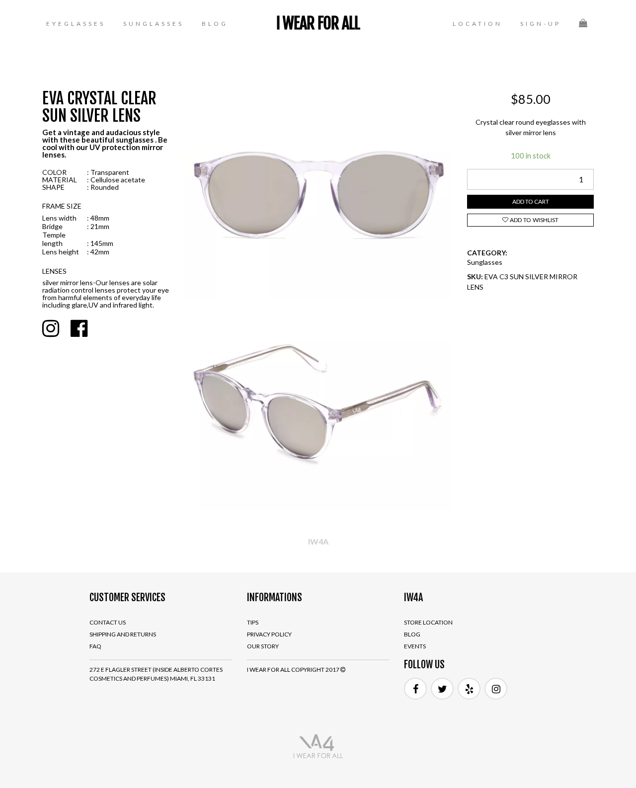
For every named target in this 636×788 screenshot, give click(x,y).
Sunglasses (153, 23)
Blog (215, 23)
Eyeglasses (75, 23)
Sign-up (540, 23)
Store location (428, 622)
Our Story (263, 646)
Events (415, 646)
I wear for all (318, 23)
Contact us (107, 622)
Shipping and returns (122, 634)
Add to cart (530, 201)
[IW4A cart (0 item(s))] (584, 22)
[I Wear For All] (318, 746)
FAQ (95, 646)
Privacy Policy (269, 634)
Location (477, 23)
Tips (252, 622)
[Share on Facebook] (79, 328)
